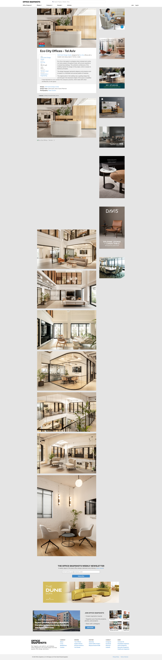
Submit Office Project (94, 643)
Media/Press (63, 645)
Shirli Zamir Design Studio (64, 55)
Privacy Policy (116, 656)
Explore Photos (78, 643)
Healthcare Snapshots (123, 649)
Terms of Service (124, 656)
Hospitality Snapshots (123, 643)
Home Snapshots (122, 645)
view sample (100, 568)
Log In (137, 5)
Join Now (90, 627)
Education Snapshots (123, 647)
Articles (69, 5)
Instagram (108, 641)
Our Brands (77, 647)
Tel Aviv (43, 71)
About (61, 641)
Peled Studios (52, 90)
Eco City (43, 62)
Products (49, 5)
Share (42, 45)
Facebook (108, 643)
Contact (62, 647)
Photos (39, 5)
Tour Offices (77, 641)
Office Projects (27, 5)
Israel (46, 71)
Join (132, 5)
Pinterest (108, 645)
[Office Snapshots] (36, 2)
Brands (59, 5)
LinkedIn (108, 647)
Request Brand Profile (94, 645)
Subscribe (81, 576)
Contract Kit (121, 641)
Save (42, 43)
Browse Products (79, 645)
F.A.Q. (61, 643)
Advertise (91, 641)
